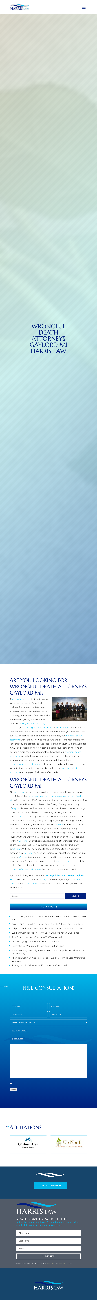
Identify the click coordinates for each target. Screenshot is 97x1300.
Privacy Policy (51, 1263)
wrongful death (20, 699)
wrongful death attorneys (33, 723)
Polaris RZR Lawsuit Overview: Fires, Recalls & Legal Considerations (48, 924)
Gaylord (16, 808)
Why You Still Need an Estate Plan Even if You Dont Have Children (47, 928)
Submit (13, 1089)
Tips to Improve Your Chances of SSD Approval (37, 937)
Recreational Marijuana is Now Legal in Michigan (38, 946)
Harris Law (62, 727)
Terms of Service (64, 1263)
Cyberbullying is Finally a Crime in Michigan (35, 941)
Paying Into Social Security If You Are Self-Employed (39, 965)
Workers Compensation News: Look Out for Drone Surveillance (45, 933)
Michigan (44, 879)
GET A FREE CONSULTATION (50, 1185)
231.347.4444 (31, 883)
